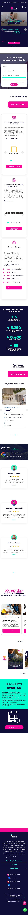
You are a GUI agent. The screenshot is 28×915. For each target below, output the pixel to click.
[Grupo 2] (14, 572)
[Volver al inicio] (24, 897)
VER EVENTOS (14, 727)
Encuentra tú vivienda (14, 166)
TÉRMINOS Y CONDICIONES (14, 899)
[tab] (11, 160)
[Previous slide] (2, 29)
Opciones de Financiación (14, 228)
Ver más (14, 485)
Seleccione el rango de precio (11, 75)
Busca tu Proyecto (14, 43)
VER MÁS (22, 673)
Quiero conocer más (14, 288)
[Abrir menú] (22, 6)
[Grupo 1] (13, 572)
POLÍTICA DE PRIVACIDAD (14, 901)
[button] (14, 396)
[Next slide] (25, 29)
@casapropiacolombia (15, 878)
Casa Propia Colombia (15, 885)
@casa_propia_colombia (15, 874)
